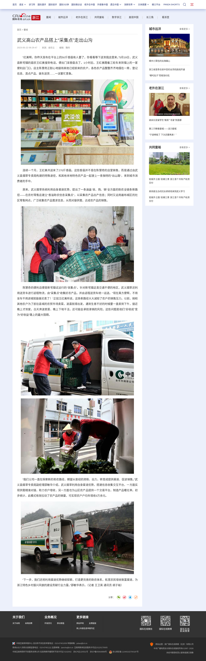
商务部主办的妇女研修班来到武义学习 (167, 191)
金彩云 (51, 47)
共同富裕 (99, 17)
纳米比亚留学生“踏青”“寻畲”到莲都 (165, 120)
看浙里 (166, 17)
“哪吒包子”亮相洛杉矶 (159, 75)
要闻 (48, 17)
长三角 (150, 17)
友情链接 (92, 623)
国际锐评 (52, 4)
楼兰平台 (156, 4)
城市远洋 (63, 17)
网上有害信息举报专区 (85, 628)
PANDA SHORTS (171, 4)
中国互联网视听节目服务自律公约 (26, 652)
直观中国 (133, 17)
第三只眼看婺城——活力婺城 (162, 128)
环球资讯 (48, 623)
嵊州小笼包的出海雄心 (159, 61)
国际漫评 (42, 4)
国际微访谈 (76, 4)
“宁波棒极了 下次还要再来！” (162, 134)
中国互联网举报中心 (24, 643)
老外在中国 (89, 4)
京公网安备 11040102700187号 (125, 652)
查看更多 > (184, 29)
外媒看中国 (102, 4)
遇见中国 (114, 4)
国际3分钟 (64, 4)
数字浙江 (117, 17)
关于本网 (16, 623)
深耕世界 (128, 4)
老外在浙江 (82, 17)
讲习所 (32, 4)
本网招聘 (28, 623)
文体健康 (142, 4)
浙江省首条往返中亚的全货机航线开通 (167, 69)
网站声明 (80, 623)
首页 (15, 4)
